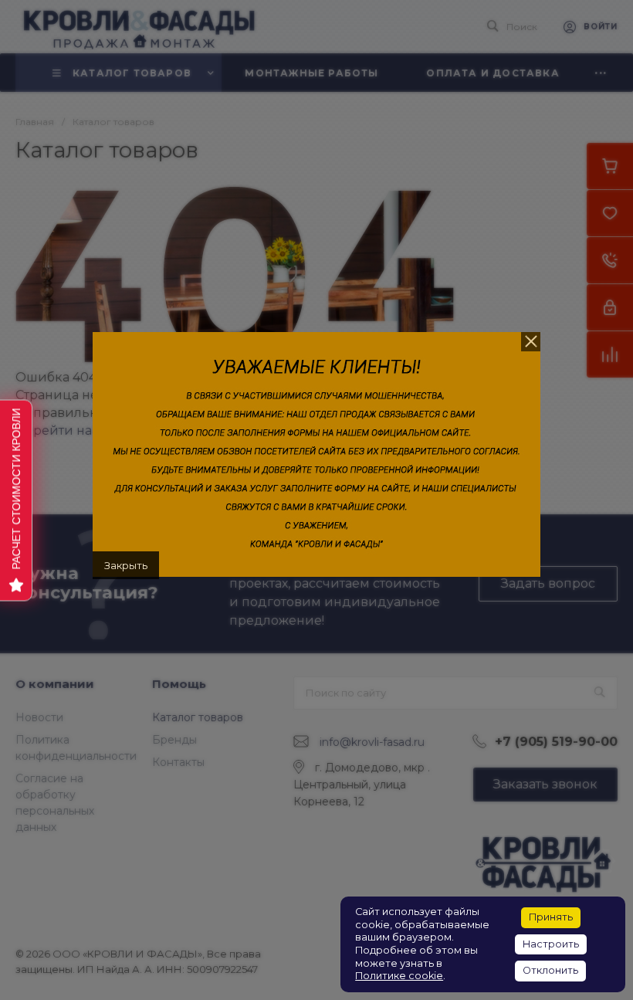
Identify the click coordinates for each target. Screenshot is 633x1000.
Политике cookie (399, 975)
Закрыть (125, 565)
